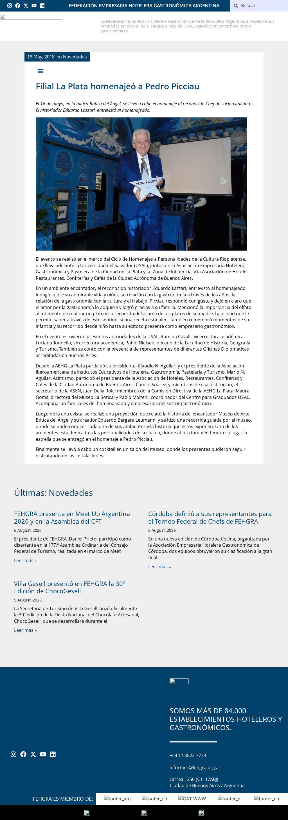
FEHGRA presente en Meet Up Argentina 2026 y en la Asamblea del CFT (72, 517)
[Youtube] (34, 6)
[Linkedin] (42, 6)
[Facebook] (18, 6)
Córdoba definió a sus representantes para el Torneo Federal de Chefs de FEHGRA (210, 517)
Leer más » (25, 560)
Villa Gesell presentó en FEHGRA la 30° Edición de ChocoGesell (69, 587)
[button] (40, 71)
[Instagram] (10, 6)
